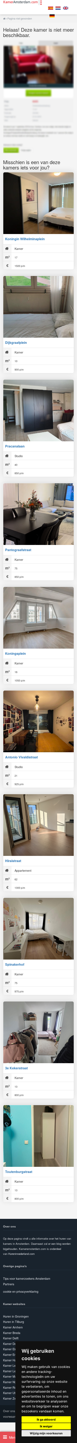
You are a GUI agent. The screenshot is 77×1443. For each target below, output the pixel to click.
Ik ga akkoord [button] (46, 1419)
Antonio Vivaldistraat (21, 757)
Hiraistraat (13, 860)
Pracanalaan (15, 446)
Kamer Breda (11, 1333)
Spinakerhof (14, 964)
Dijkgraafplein (16, 342)
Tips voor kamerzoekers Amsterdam (26, 1278)
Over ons (9, 1411)
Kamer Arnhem (13, 1327)
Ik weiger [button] (46, 1426)
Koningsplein (15, 653)
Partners (8, 1284)
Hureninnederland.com (21, 1254)
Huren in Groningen (16, 1316)
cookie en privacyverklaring (20, 1291)
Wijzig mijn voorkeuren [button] (46, 1433)
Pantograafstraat (18, 549)
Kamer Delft (10, 1338)
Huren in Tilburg (13, 1322)
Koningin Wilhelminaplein (25, 238)
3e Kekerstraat (16, 1068)
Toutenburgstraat (18, 1171)
